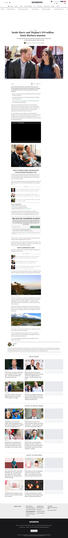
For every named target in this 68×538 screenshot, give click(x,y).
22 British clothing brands (30, 513)
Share (13, 83)
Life (34, 6)
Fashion (11, 6)
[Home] (8, 6)
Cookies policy (22, 527)
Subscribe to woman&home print (52, 508)
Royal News (39, 6)
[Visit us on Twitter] (62, 1)
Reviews (52, 6)
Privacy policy (49, 525)
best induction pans (27, 208)
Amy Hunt (29, 42)
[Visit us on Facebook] (60, 1)
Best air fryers (39, 509)
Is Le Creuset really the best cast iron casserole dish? (31, 511)
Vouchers (27, 515)
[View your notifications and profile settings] (10, 2)
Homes (21, 6)
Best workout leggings (41, 511)
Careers (27, 527)
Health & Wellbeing (28, 6)
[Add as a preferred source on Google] (34, 531)
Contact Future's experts (25, 525)
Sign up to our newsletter (52, 510)
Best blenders (14, 207)
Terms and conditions (41, 525)
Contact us (34, 525)
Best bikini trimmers (40, 507)
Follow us (33, 83)
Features (42, 42)
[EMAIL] (13, 345)
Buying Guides (46, 6)
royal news (17, 100)
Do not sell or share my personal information (39, 527)
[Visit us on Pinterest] (65, 1)
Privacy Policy (35, 232)
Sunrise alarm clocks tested (31, 509)
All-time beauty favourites (30, 507)
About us (18, 525)
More (57, 6)
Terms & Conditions (29, 232)
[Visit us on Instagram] (63, 1)
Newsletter (39, 83)
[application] (26, 132)
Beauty (16, 6)
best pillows (24, 205)
